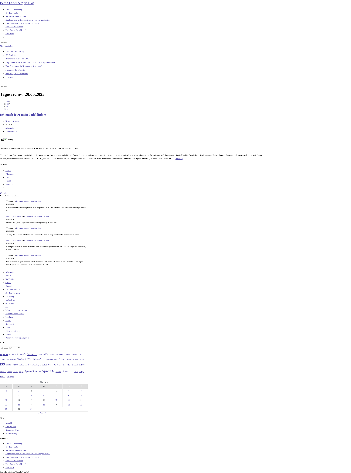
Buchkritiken (10, 279)
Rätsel (7, 327)
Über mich (10, 77)
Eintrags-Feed (10, 427)
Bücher (8, 276)
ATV (45, 354)
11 (44, 395)
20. (6, 109)
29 (6, 409)
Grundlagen (10, 303)
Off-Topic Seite (12, 55)
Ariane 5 (21, 354)
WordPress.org (11, 433)
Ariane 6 (32, 354)
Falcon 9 (37, 359)
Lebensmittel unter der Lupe (16, 310)
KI (6, 307)
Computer (9, 286)
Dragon (13, 359)
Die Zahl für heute (12, 293)
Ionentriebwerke (80, 359)
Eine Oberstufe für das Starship (28, 201)
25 (44, 405)
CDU (79, 354)
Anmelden (9, 423)
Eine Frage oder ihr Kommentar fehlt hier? (23, 66)
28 (81, 405)
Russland (75, 365)
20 (69, 400)
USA (76, 372)
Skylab (9, 372)
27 (69, 405)
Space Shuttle (33, 371)
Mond (27, 365)
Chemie (8, 283)
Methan (21, 365)
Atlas (40, 354)
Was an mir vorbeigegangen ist (17, 338)
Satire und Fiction (12, 331)
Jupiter (8, 365)
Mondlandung (34, 365)
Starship (67, 371)
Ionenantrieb (70, 359)
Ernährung (9, 296)
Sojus (21, 372)
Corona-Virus (4, 359)
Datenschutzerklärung (14, 51)
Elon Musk (21, 359)
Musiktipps (9, 317)
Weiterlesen (4, 193)
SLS (15, 371)
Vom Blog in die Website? (16, 73)
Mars (15, 364)
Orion (50, 365)
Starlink (58, 372)
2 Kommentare (11, 131)
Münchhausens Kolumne (14, 314)
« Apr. (40, 413)
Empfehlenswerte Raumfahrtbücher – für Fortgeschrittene (30, 62)
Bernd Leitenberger (13, 121)
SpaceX (8, 334)
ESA (29, 359)
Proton (59, 365)
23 (19, 405)
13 (69, 395)
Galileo (61, 359)
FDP (55, 359)
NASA (43, 364)
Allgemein (9, 128)
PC (55, 365)
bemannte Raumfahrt (57, 354)
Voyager (10, 377)
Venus (2, 376)
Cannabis (74, 354)
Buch (68, 354)
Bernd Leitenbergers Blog (17, 3)
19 (56, 400)
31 (31, 409)
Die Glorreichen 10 (12, 289)
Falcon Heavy (48, 359)
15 (6, 400)
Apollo (4, 354)
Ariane (12, 354)
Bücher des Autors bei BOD (17, 59)
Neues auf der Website (15, 70)
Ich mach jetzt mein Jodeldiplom (23, 114)
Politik (8, 321)
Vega (81, 371)
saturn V (3, 372)
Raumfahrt (9, 324)
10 (31, 395)
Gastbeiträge (10, 300)
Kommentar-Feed (12, 430)
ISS (2, 364)
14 (81, 395)
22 (6, 405)
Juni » (47, 413)
